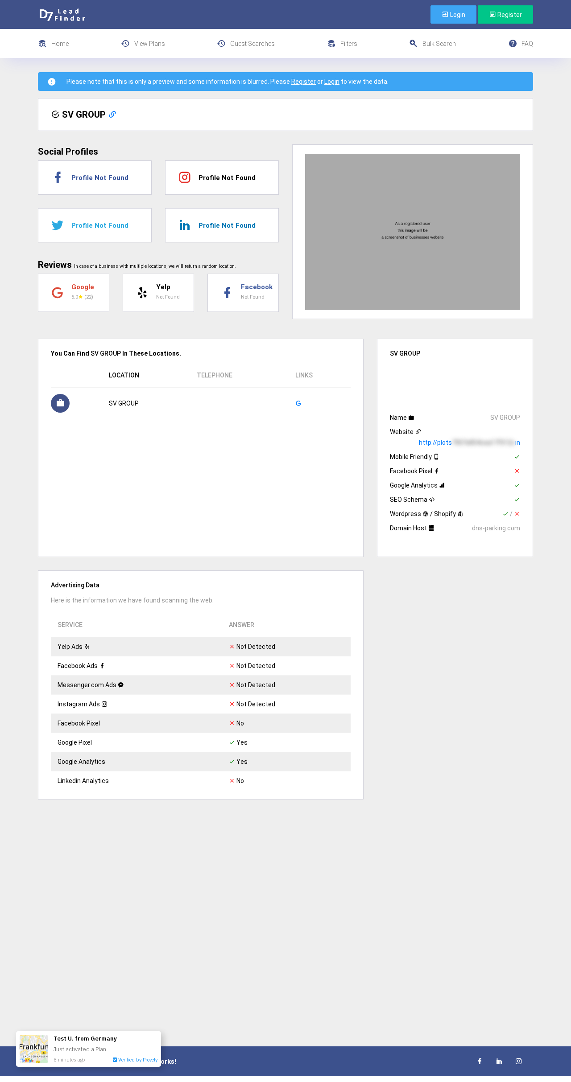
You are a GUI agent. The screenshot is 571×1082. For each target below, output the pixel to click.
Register (509, 14)
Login (457, 14)
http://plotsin (469, 442)
